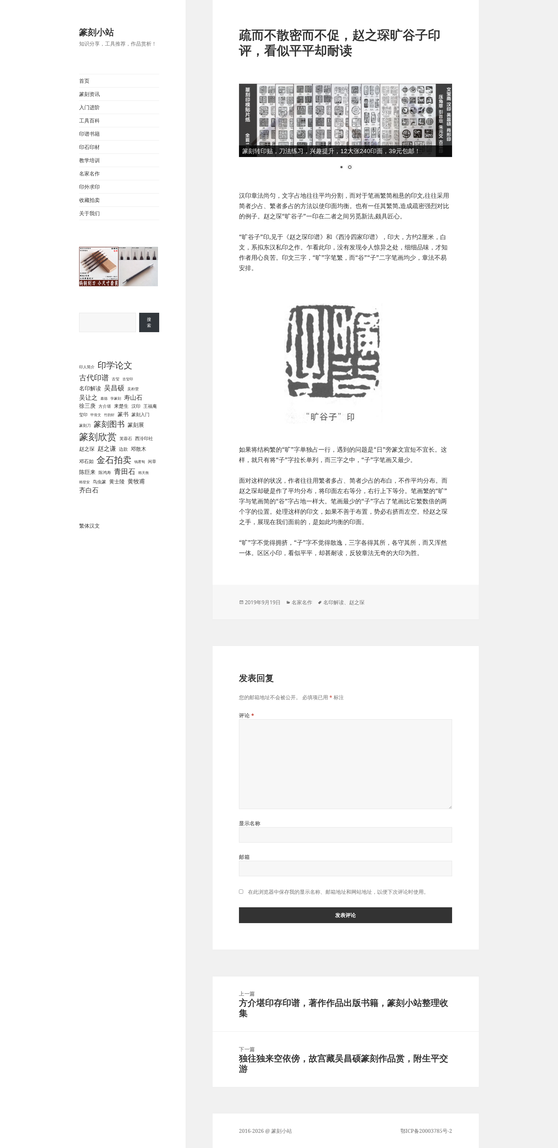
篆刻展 (136, 424)
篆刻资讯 (89, 94)
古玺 (115, 378)
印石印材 (89, 147)
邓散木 (138, 448)
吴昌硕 (114, 387)
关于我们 (89, 213)
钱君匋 (139, 461)
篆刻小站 (96, 32)
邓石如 (86, 461)
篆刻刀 (85, 425)
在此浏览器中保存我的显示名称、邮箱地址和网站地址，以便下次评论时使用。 (338, 891)
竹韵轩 (109, 414)
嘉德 (104, 398)
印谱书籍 (89, 133)
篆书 (123, 414)
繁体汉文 (89, 525)
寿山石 (133, 397)
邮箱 (244, 856)
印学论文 (115, 365)
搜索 (149, 322)
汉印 (135, 406)
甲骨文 (95, 414)
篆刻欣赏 (98, 436)
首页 (84, 80)
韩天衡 (143, 472)
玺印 (83, 414)
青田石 (124, 471)
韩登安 (84, 481)
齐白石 (88, 490)
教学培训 (89, 160)
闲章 (152, 461)
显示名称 (250, 823)
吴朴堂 (133, 388)
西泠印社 (144, 438)
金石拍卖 (114, 460)
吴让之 (88, 397)
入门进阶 (89, 107)
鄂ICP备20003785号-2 (426, 1130)
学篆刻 (115, 398)
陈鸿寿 (104, 472)
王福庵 (150, 406)
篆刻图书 (109, 424)
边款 (123, 449)
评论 (246, 715)
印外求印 (89, 186)
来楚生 (121, 406)
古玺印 (127, 378)
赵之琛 (87, 448)
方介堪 (104, 406)
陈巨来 (87, 472)
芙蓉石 (125, 438)
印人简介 (87, 367)
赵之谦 (107, 448)
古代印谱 (94, 377)
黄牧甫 (136, 481)
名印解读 (90, 388)
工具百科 (89, 120)
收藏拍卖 (89, 200)
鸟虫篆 (99, 482)
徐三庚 (87, 405)
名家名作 (89, 173)
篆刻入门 (140, 414)
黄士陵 (117, 481)
